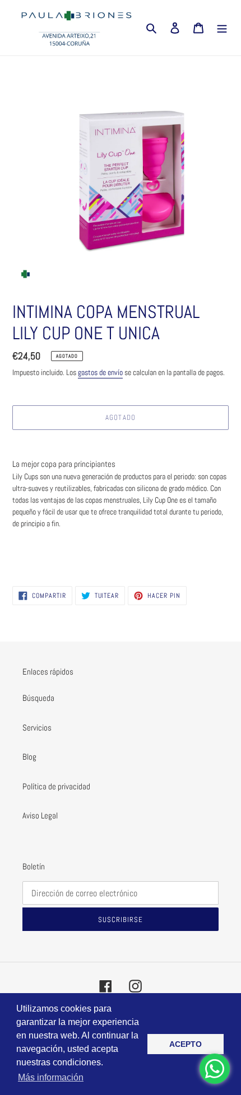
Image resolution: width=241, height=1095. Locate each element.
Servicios (37, 727)
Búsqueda (38, 697)
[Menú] (222, 28)
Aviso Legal (40, 815)
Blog (29, 756)
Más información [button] (51, 1077)
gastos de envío (100, 372)
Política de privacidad (56, 786)
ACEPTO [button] (185, 1044)
